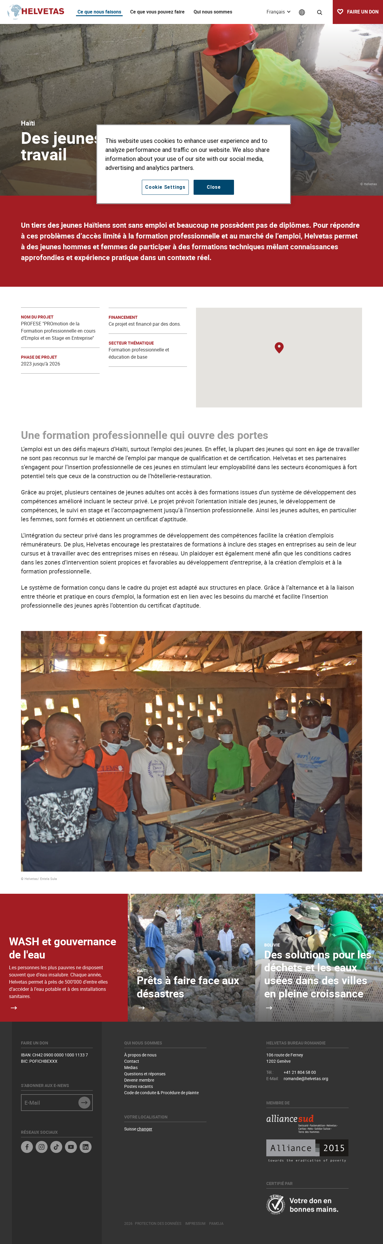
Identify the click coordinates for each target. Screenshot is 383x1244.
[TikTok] (56, 1147)
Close (214, 187)
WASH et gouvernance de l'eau (62, 947)
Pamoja (216, 1223)
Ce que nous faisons (99, 11)
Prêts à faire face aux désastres (188, 986)
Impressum (195, 1223)
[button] (279, 348)
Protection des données (158, 1223)
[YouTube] (71, 1147)
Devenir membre (139, 1080)
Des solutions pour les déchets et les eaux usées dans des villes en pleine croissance (318, 973)
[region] (193, 164)
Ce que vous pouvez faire (157, 11)
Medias (131, 1067)
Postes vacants (138, 1086)
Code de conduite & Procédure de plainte (161, 1092)
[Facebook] (27, 1147)
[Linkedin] (86, 1147)
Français (276, 11)
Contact (131, 1061)
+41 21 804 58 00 (300, 1072)
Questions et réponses (144, 1074)
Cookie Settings (165, 187)
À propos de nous (140, 1055)
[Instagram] (42, 1147)
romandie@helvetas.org (306, 1078)
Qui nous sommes (213, 11)
